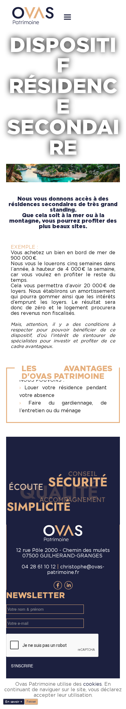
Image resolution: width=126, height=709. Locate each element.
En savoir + (13, 701)
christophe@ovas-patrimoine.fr (76, 569)
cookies (92, 684)
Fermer (31, 702)
